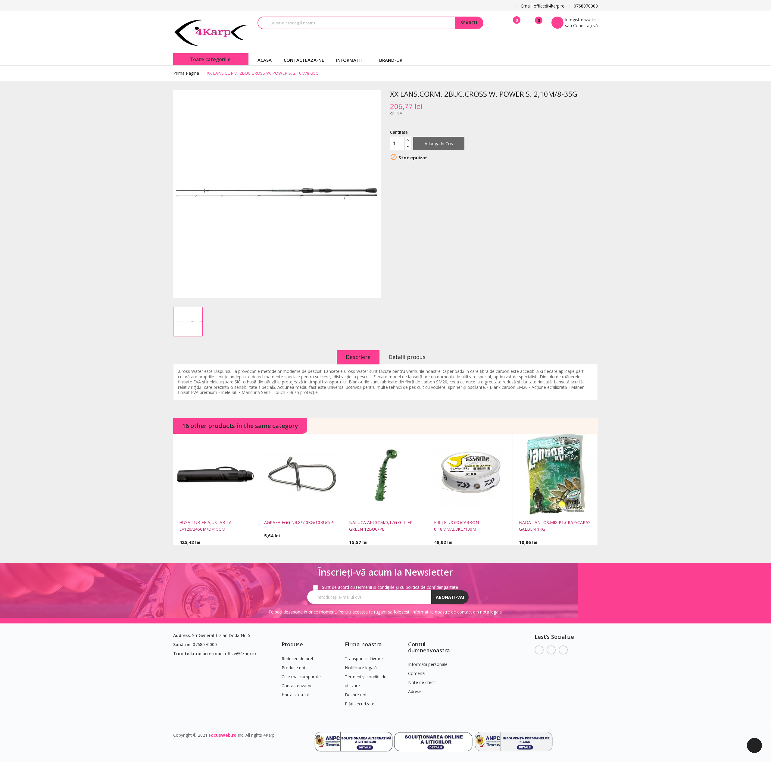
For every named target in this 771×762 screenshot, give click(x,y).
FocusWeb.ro (222, 735)
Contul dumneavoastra (429, 647)
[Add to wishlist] (224, 508)
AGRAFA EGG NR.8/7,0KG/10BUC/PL (300, 522)
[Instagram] (563, 649)
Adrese (415, 691)
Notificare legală (361, 667)
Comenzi (416, 673)
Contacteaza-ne (297, 686)
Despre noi (355, 695)
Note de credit (422, 682)
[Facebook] (539, 649)
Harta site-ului (295, 695)
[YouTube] (551, 649)
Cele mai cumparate (301, 676)
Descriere (358, 357)
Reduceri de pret (298, 658)
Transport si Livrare (364, 658)
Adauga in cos (439, 143)
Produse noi (293, 667)
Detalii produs (407, 357)
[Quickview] (207, 508)
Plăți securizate (359, 704)
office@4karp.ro (240, 653)
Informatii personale (428, 664)
